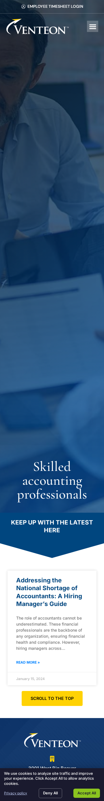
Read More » (28, 662)
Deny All (50, 793)
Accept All (86, 793)
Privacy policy (15, 793)
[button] (92, 26)
